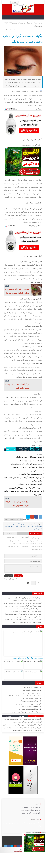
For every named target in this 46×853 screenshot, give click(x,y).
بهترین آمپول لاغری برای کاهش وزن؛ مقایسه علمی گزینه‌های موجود (21, 606)
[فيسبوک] (36, 517)
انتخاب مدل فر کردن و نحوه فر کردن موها (27, 467)
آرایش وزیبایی (38, 26)
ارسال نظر (18, 576)
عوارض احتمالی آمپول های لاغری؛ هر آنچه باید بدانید (26, 608)
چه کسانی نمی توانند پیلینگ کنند (31, 460)
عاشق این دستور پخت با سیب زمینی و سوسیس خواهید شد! (23, 695)
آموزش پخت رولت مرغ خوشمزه (31, 693)
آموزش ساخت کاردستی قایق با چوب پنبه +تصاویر (26, 600)
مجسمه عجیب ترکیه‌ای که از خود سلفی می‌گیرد (28, 658)
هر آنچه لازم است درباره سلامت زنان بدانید (29, 617)
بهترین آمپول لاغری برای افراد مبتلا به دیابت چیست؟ (26, 611)
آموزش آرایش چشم (36, 526)
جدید (35, 716)
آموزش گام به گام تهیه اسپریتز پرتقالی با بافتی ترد (26, 712)
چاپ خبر (8, 29)
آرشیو (37, 804)
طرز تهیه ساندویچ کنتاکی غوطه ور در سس (28, 704)
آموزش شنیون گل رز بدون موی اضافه (29, 457)
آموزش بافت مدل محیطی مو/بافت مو (29, 484)
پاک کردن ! (9, 576)
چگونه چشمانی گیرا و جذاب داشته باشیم (15, 526)
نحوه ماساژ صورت (35, 471)
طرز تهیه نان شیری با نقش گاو (32, 698)
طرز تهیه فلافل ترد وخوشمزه (32, 687)
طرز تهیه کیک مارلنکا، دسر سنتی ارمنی (29, 709)
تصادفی (8, 716)
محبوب (21, 716)
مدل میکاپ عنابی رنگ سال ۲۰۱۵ (30, 474)
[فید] (3, 2)
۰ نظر (16, 29)
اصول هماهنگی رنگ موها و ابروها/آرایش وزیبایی (25, 488)
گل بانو (40, 528)
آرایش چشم (29, 523)
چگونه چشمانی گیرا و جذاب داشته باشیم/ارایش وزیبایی (23, 38)
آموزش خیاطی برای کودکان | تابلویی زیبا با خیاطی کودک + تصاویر (22, 603)
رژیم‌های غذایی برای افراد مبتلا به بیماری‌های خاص (27, 622)
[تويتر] (28, 517)
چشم (28, 526)
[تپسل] (6, 148)
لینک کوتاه (26, 519)
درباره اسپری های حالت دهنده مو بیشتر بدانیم (26, 464)
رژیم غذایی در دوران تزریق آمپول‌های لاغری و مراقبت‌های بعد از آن (22, 614)
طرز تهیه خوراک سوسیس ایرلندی (31, 706)
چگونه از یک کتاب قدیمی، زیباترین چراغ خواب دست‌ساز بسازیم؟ (22, 598)
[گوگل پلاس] (32, 517)
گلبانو (35, 528)
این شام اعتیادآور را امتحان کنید (32, 690)
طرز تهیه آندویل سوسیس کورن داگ (30, 701)
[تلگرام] (40, 517)
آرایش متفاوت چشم (18, 523)
